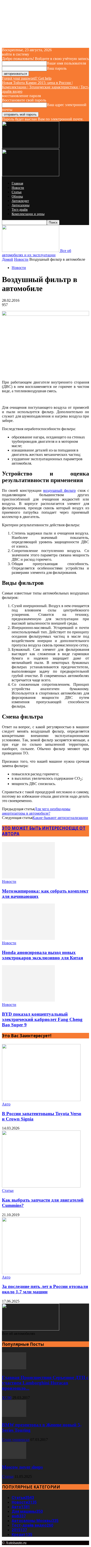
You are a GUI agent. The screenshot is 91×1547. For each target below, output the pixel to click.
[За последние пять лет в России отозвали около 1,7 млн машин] (41, 1273)
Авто (6, 1104)
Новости (18, 188)
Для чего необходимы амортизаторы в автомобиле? (36, 811)
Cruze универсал (15, 1440)
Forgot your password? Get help (26, 78)
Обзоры (17, 196)
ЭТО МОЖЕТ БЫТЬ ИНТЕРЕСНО (35, 828)
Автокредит (20, 201)
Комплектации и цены (28, 214)
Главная (17, 183)
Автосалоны (20, 205)
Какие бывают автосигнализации (60, 818)
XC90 (6, 1398)
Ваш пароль (56, 68)
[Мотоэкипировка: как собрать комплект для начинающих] (28, 877)
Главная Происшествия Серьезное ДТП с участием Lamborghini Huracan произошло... (45, 1383)
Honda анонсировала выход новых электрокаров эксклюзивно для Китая (42, 955)
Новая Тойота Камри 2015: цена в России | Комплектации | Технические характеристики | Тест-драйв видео (45, 87)
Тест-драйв (20, 209)
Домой (7, 259)
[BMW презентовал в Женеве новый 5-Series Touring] (14, 1415)
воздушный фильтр (59, 490)
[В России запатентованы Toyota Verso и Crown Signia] (41, 1100)
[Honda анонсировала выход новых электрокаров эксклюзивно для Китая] (28, 939)
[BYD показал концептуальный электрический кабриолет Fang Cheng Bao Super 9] (28, 1000)
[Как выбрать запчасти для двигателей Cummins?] (41, 1186)
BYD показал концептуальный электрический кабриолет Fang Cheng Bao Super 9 (42, 1019)
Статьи (17, 192)
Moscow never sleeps (22, 1467)
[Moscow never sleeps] (14, 1457)
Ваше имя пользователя (66, 63)
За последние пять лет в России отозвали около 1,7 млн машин (45, 1289)
